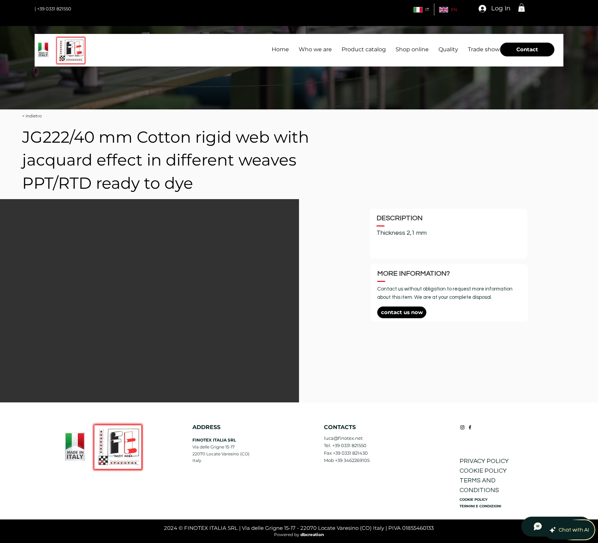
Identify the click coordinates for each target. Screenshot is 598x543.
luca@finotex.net (343, 438)
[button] (521, 7)
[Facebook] (470, 427)
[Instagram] (462, 427)
